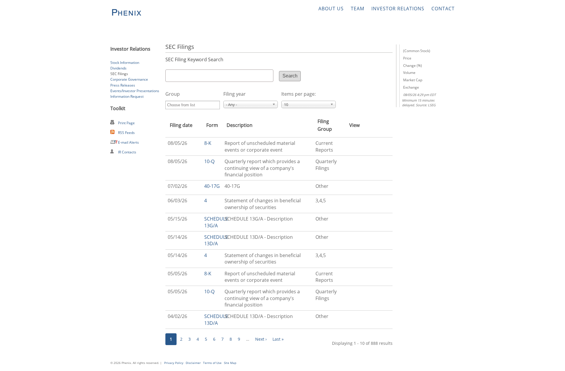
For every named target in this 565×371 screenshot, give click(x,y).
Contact (443, 8)
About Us (331, 8)
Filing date (181, 125)
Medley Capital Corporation (126, 12)
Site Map (230, 363)
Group (172, 94)
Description (239, 125)
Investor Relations (397, 8)
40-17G (212, 186)
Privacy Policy (173, 363)
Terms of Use (212, 363)
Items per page (298, 94)
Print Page (126, 122)
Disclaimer (193, 363)
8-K (207, 143)
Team (357, 8)
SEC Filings (119, 73)
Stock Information (124, 62)
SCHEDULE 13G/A (216, 222)
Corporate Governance (129, 79)
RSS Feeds (126, 132)
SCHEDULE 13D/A (216, 240)
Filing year (234, 94)
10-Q (209, 161)
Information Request (127, 96)
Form (212, 125)
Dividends (118, 68)
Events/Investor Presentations (134, 90)
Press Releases (122, 85)
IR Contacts (127, 152)
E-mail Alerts (128, 142)
